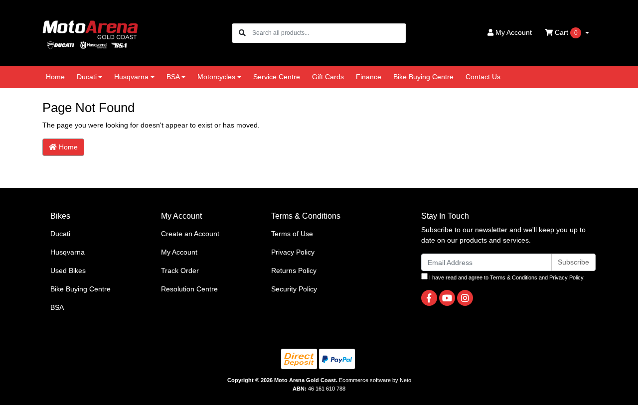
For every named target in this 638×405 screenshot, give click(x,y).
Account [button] (513, 32)
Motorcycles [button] (216, 77)
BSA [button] (173, 77)
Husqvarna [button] (131, 77)
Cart (565, 32)
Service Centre (276, 77)
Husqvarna (67, 252)
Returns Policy (294, 270)
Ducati (60, 234)
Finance (368, 77)
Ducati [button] (87, 77)
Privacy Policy (293, 252)
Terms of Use (292, 234)
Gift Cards (328, 77)
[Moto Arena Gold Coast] (90, 32)
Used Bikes (68, 270)
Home (55, 77)
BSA (57, 307)
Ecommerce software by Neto (375, 380)
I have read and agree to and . (506, 277)
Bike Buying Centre (423, 77)
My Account (179, 252)
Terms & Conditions (513, 277)
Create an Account (190, 234)
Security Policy (294, 289)
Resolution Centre (189, 289)
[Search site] (242, 33)
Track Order (180, 270)
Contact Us (483, 77)
